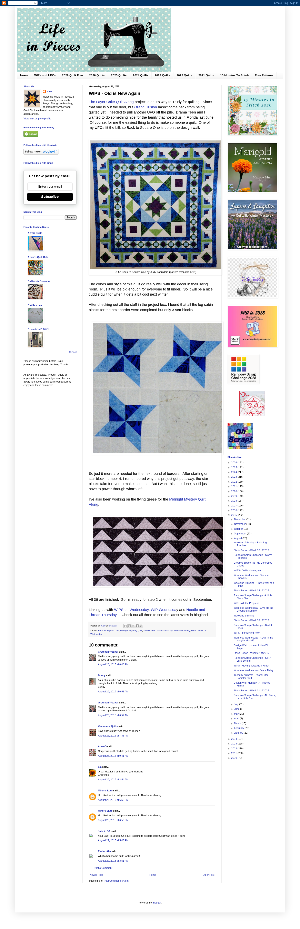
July (236, 704)
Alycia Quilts (35, 233)
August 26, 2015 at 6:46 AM (113, 664)
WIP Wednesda (163, 610)
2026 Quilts (97, 75)
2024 (234, 472)
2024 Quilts (141, 75)
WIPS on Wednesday (131, 610)
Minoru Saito (105, 790)
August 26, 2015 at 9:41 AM (113, 755)
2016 (234, 510)
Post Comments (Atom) (116, 880)
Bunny (102, 675)
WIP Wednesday (182, 630)
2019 (234, 496)
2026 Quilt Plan (72, 75)
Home (24, 75)
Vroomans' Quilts (108, 726)
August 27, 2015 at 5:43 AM (113, 840)
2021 (234, 486)
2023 (234, 476)
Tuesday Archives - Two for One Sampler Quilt (251, 676)
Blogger (156, 902)
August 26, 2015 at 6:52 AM (113, 715)
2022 (234, 481)
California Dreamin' (39, 281)
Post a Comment (103, 868)
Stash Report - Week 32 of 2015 (251, 653)
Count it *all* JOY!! (38, 329)
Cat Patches (35, 305)
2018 (234, 500)
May (236, 713)
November (240, 524)
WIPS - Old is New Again (247, 570)
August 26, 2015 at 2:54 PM (113, 779)
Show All (73, 352)
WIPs (194, 630)
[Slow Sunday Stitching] (252, 415)
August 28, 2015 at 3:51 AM (113, 860)
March (238, 723)
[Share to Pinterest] (141, 626)
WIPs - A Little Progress (246, 603)
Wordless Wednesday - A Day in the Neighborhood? (253, 639)
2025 (234, 467)
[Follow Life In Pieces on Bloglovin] (41, 153)
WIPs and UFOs (45, 75)
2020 (234, 491)
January (239, 732)
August (238, 538)
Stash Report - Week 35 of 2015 (251, 550)
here (192, 272)
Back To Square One (108, 630)
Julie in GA (104, 831)
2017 (234, 505)
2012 (234, 748)
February (239, 728)
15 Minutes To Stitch (234, 75)
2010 (234, 758)
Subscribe (50, 197)
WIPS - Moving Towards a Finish (251, 665)
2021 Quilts (206, 75)
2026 (234, 462)
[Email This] (125, 626)
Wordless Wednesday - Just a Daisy (253, 670)
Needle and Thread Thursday (157, 630)
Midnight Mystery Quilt (131, 630)
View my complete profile (37, 118)
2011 (234, 753)
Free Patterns (264, 75)
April (237, 718)
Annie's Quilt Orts (38, 257)
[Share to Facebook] (137, 626)
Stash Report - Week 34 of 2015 (251, 590)
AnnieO (102, 746)
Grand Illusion (145, 107)
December (240, 519)
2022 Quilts (184, 75)
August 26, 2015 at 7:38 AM (113, 735)
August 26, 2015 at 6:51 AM (113, 691)
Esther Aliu (104, 851)
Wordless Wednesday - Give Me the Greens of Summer (253, 609)
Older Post (208, 874)
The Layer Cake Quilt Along (111, 102)
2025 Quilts (119, 75)
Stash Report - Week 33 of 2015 (251, 620)
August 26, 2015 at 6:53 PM (113, 800)
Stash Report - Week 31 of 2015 (251, 690)
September (240, 533)
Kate (49, 91)
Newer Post (96, 874)
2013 (234, 743)
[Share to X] (133, 626)
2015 (234, 515)
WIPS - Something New (247, 632)
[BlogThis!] (129, 626)
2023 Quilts (162, 75)
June (237, 709)
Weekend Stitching (244, 615)
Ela (100, 766)
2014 (234, 739)
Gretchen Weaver (108, 651)
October (238, 528)
